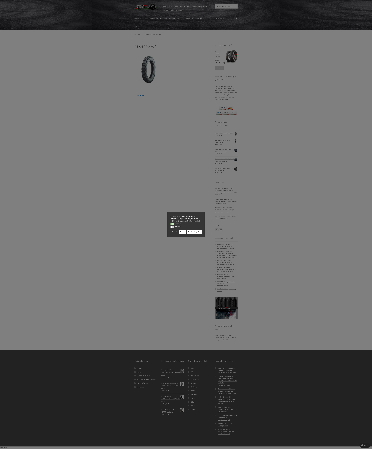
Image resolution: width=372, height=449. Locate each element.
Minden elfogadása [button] (194, 232)
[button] (172, 224)
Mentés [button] (182, 232)
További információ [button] (193, 221)
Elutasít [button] (174, 232)
